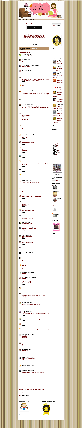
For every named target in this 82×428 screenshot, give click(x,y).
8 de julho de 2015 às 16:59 (30, 272)
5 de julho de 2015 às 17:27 (27, 141)
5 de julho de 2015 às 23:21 (28, 195)
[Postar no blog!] (33, 48)
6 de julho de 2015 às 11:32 (29, 209)
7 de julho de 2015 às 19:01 (30, 264)
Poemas (54, 148)
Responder (23, 62)
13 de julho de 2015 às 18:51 (29, 311)
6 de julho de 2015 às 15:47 (34, 227)
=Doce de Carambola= (58, 117)
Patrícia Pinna (23, 357)
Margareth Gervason (24, 334)
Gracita (23, 141)
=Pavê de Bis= (59, 60)
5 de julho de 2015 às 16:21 (30, 134)
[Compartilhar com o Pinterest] (36, 48)
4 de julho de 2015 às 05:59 (27, 70)
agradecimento (55, 131)
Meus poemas (55, 145)
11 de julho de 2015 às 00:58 (29, 302)
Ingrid (22, 59)
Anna (22, 70)
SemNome (60, 237)
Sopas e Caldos (55, 156)
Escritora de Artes (24, 264)
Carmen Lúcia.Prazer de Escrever (26, 227)
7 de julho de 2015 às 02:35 (29, 252)
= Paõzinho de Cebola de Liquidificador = (60, 104)
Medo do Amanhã (59, 192)
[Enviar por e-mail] (32, 48)
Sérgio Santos (23, 252)
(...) (57, 207)
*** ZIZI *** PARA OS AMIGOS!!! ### (26, 65)
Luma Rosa (23, 302)
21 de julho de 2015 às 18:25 (30, 342)
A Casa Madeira (24, 272)
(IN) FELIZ (54, 185)
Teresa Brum (23, 104)
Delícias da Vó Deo (24, 84)
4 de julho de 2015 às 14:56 (30, 84)
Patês (53, 147)
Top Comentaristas (56, 237)
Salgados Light (55, 153)
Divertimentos (55, 141)
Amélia (23, 222)
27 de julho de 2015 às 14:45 (30, 365)
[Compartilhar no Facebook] (35, 48)
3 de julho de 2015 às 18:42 (27, 59)
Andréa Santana (24, 134)
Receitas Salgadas (55, 150)
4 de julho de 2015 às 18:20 (31, 90)
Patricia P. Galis (24, 365)
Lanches (54, 144)
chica (22, 54)
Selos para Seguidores (56, 155)
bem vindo (54, 132)
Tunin (22, 235)
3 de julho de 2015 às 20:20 (35, 65)
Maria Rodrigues (24, 342)
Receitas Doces (55, 149)
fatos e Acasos (55, 143)
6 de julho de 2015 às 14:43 (27, 222)
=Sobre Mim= (24, 19)
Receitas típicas (55, 151)
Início (20, 19)
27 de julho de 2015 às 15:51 (30, 370)
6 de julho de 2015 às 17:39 (27, 235)
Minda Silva (23, 180)
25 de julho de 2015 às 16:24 (27, 349)
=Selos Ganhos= (32, 19)
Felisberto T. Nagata (24, 90)
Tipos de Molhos (55, 157)
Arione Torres (23, 209)
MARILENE (23, 195)
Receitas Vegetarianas (56, 152)
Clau (22, 349)
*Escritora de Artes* (56, 191)
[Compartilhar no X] (34, 48)
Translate (58, 25)
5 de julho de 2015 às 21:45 (28, 180)
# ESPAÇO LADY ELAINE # (25, 277)
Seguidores (54, 154)
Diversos (24, 49)
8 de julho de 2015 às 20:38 (33, 277)
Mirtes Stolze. (23, 311)
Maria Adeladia (24, 370)
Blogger (45, 417)
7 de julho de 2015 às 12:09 (27, 257)
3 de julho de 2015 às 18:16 (27, 54)
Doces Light (54, 142)
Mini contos (54, 146)
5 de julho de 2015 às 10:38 (29, 104)
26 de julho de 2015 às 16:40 (29, 357)
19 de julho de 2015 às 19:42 (31, 334)
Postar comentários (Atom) (25, 395)
